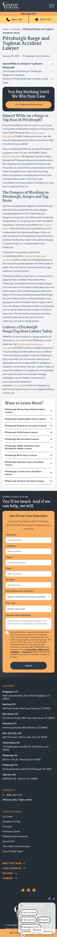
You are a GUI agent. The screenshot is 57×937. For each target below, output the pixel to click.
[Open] (51, 6)
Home (5, 29)
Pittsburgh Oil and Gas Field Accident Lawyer (25, 410)
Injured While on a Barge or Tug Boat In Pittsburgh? (22, 65)
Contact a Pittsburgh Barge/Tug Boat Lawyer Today (25, 80)
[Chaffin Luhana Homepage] (13, 5)
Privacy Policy (31, 650)
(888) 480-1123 (14, 795)
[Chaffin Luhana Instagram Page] (28, 890)
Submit (28, 665)
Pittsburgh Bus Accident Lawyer (22, 439)
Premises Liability (11, 831)
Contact (17, 385)
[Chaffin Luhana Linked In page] (34, 890)
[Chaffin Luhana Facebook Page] (23, 890)
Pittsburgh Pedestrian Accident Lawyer (26, 425)
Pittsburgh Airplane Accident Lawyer (24, 481)
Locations (16, 29)
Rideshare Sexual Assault (15, 836)
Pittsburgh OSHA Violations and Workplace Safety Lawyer (22, 447)
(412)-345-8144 (12, 156)
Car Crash (7, 816)
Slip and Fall (8, 841)
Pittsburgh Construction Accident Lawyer (23, 472)
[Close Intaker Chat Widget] (54, 899)
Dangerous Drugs (11, 821)
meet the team (11, 863)
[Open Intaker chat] (23, 935)
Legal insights (11, 868)
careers (7, 878)
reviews (7, 873)
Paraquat (7, 826)
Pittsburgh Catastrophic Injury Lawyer (25, 419)
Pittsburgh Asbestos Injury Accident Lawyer (24, 463)
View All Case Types (12, 851)
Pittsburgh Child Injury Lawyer (21, 432)
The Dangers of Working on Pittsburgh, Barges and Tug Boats (22, 73)
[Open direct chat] (49, 899)
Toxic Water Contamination (16, 846)
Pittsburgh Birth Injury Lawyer (21, 455)
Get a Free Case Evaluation (28, 105)
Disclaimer (27, 652)
